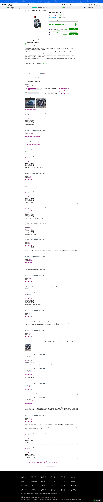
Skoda (29, 116)
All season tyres (73, 485)
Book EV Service (23, 486)
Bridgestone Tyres (34, 480)
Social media (73, 489)
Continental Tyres (34, 481)
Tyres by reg (73, 481)
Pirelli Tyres (43, 478)
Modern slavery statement (46, 493)
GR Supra (30, 160)
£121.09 (73, 34)
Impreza (30, 260)
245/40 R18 (53, 490)
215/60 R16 (63, 490)
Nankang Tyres (43, 477)
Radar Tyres (43, 480)
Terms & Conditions (30, 493)
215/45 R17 (63, 480)
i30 (29, 437)
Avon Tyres (33, 477)
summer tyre (45, 63)
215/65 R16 (63, 484)
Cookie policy (36, 493)
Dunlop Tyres (33, 482)
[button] (89, 5)
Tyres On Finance (24, 489)
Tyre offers (73, 478)
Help (91, 5)
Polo (29, 134)
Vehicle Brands (42, 4)
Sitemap (52, 493)
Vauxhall (30, 371)
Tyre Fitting (57, 4)
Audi (29, 242)
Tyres (29, 4)
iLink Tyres (33, 489)
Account (97, 5)
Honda (29, 278)
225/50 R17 (53, 485)
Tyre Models (50, 4)
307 (29, 314)
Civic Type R (31, 279)
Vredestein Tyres (43, 488)
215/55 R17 (53, 480)
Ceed (30, 296)
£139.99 (73, 29)
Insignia (30, 419)
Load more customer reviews (34, 462)
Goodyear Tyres (33, 486)
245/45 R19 (63, 485)
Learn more (65, 29)
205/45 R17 (53, 482)
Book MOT (23, 481)
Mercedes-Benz (31, 333)
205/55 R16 (53, 477)
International (55, 493)
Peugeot (29, 313)
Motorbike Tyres (23, 477)
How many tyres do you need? (56, 24)
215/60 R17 (63, 482)
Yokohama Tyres (43, 489)
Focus (30, 451)
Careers (59, 493)
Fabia (30, 117)
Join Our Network (24, 490)
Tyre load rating (73, 482)
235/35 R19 (53, 488)
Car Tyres (22, 476)
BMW (29, 386)
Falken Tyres (33, 485)
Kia (29, 295)
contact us (48, 466)
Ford (29, 449)
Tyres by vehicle (73, 480)
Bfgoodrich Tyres (34, 478)
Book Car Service (24, 485)
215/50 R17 (63, 488)
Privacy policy (40, 493)
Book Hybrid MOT (24, 484)
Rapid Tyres (43, 481)
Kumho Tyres (33, 490)
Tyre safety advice (74, 490)
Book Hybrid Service (24, 488)
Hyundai (29, 436)
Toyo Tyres (43, 485)
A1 (29, 243)
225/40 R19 (63, 481)
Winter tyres (73, 486)
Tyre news (72, 484)
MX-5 (30, 358)
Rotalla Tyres (43, 482)
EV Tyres (22, 480)
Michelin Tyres (43, 476)
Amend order (73, 477)
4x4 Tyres (22, 478)
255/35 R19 (53, 481)
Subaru (29, 259)
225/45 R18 (53, 484)
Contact (94, 5)
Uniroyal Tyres (43, 486)
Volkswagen (30, 133)
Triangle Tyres (43, 490)
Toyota (29, 159)
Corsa (30, 372)
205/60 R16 (63, 486)
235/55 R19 (53, 489)
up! (29, 227)
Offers (71, 4)
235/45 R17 (63, 489)
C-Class (30, 334)
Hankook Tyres (33, 488)
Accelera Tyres (33, 476)
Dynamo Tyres (33, 484)
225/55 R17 (63, 476)
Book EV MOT (23, 482)
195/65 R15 (63, 478)
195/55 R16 (53, 486)
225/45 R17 (53, 478)
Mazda (29, 357)
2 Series (30, 387)
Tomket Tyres (43, 484)
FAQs (72, 476)
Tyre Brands (35, 4)
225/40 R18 (53, 476)
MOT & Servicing (65, 4)
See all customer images (31, 109)
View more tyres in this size (30, 11)
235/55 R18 (63, 477)
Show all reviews (53, 462)
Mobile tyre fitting (74, 488)
